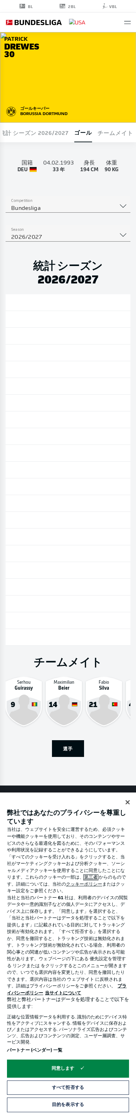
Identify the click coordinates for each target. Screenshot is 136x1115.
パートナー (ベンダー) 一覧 (34, 1050)
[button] (127, 22)
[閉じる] (127, 802)
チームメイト (115, 132)
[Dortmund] (11, 110)
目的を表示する (68, 1104)
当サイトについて (63, 993)
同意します (63, 1068)
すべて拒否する (68, 1087)
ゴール (83, 132)
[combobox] (68, 208)
